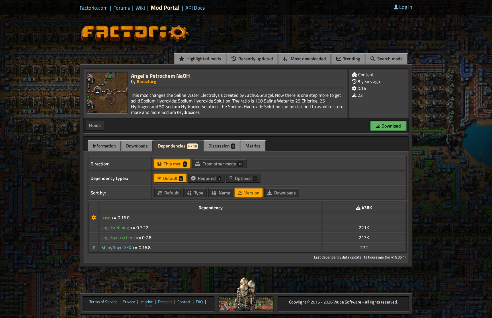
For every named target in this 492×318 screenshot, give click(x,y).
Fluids (95, 125)
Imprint (146, 302)
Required (208, 178)
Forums (121, 8)
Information (104, 145)
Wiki (140, 8)
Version (251, 192)
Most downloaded (308, 58)
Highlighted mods (203, 58)
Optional (245, 178)
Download (390, 125)
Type (198, 192)
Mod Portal (165, 8)
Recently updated (255, 58)
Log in (405, 7)
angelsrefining (115, 227)
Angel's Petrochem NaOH (160, 75)
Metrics (253, 145)
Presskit (165, 302)
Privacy (129, 302)
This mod (174, 163)
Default (172, 178)
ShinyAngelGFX (116, 247)
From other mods (221, 163)
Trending (351, 58)
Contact (183, 302)
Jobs (148, 306)
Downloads (137, 145)
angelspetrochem (118, 237)
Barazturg (146, 81)
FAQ (199, 302)
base (106, 217)
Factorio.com (94, 8)
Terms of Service (103, 302)
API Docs (195, 8)
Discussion (221, 145)
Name (224, 192)
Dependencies (177, 145)
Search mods (389, 58)
